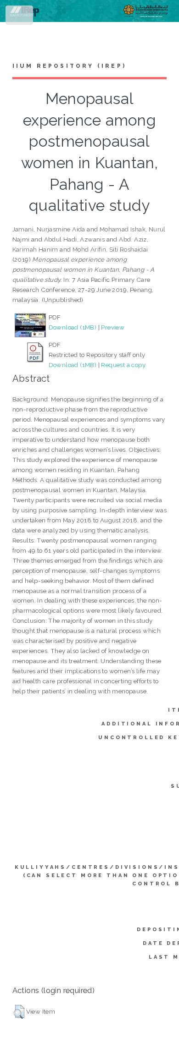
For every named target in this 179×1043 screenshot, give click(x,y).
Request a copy (123, 364)
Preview (112, 327)
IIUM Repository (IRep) (69, 66)
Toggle (20, 17)
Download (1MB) (73, 327)
